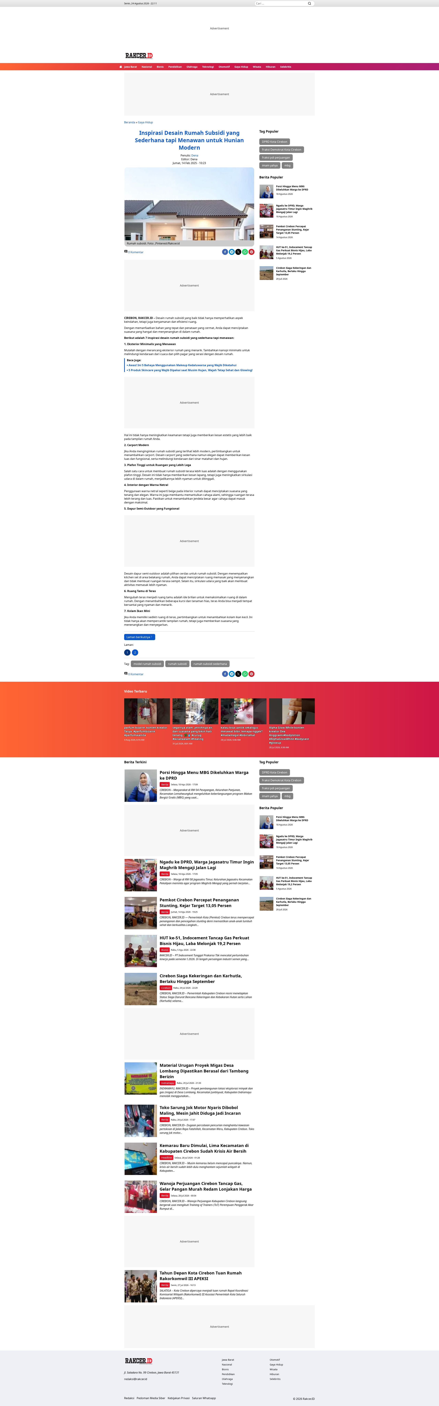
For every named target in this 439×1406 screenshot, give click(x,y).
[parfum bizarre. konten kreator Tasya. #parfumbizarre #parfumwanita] (147, 711)
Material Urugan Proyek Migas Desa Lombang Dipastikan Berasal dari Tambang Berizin (204, 1070)
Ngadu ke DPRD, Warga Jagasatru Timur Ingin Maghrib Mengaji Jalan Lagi (294, 209)
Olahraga (192, 66)
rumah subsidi (177, 664)
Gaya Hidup (241, 66)
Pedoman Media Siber (151, 1398)
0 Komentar (136, 252)
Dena (194, 155)
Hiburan (270, 66)
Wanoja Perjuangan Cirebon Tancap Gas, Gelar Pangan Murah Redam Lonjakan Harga (206, 1186)
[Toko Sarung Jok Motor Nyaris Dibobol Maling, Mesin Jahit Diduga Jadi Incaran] (140, 1121)
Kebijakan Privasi (179, 1398)
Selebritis (285, 66)
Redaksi (129, 1398)
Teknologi (208, 66)
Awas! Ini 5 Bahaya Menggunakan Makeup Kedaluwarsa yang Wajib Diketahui (182, 365)
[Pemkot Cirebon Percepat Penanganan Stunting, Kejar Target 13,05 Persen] (266, 231)
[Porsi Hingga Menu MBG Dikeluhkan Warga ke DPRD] (266, 191)
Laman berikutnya (138, 637)
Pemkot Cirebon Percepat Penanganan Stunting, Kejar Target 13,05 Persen (292, 229)
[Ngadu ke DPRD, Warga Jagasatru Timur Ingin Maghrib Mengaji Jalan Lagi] (266, 211)
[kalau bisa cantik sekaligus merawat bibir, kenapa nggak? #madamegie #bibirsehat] (244, 711)
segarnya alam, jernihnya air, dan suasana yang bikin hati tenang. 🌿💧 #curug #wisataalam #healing (193, 733)
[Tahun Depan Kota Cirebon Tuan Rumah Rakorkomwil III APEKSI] (140, 1286)
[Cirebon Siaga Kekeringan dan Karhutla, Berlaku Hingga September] (266, 273)
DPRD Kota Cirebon (274, 142)
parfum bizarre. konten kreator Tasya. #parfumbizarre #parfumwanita (145, 731)
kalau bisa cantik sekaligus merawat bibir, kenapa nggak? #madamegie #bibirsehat (242, 731)
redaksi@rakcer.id (135, 1379)
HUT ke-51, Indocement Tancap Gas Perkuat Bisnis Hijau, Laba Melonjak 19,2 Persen (294, 250)
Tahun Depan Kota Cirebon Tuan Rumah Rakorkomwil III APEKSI (201, 1275)
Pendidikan (175, 66)
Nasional (147, 66)
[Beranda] (120, 66)
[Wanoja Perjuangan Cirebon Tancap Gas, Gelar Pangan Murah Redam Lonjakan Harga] (140, 1196)
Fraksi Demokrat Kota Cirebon (281, 149)
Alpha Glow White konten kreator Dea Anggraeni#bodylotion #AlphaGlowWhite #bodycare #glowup (289, 735)
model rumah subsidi (147, 664)
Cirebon (166, 987)
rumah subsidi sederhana (210, 664)
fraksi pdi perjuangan (276, 157)
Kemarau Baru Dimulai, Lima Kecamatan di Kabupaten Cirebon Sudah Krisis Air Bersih (204, 1148)
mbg (287, 165)
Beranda (129, 122)
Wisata (257, 66)
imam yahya (270, 165)
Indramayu (167, 1083)
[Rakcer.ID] (139, 56)
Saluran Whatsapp (204, 1398)
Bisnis (160, 66)
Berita (164, 784)
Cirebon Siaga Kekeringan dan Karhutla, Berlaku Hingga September (293, 271)
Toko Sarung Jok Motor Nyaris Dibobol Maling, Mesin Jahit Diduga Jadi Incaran (200, 1110)
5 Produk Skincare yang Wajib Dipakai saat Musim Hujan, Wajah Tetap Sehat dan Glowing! (191, 370)
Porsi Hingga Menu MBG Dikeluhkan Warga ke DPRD (292, 188)
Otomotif (224, 66)
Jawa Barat (130, 66)
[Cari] (309, 3)
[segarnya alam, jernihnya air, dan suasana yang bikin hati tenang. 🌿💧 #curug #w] (195, 711)
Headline (166, 1157)
